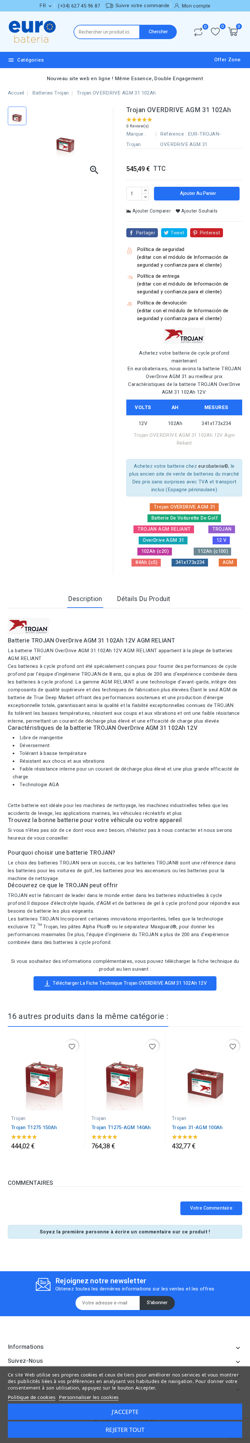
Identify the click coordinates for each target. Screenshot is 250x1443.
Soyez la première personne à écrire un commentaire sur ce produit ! (125, 1231)
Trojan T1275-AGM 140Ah (121, 1127)
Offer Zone (227, 59)
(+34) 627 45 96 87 (79, 5)
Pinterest (210, 232)
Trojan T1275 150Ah (34, 1127)
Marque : (136, 134)
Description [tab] (85, 599)
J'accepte (125, 1412)
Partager (145, 232)
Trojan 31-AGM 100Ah (197, 1127)
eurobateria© (213, 466)
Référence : (173, 134)
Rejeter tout (125, 1430)
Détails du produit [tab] (143, 599)
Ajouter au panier (197, 193)
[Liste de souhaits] (215, 31)
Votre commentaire (211, 1208)
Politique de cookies (31, 1397)
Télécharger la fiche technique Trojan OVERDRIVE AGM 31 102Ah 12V (125, 983)
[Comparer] (198, 32)
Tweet (178, 232)
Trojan (133, 144)
